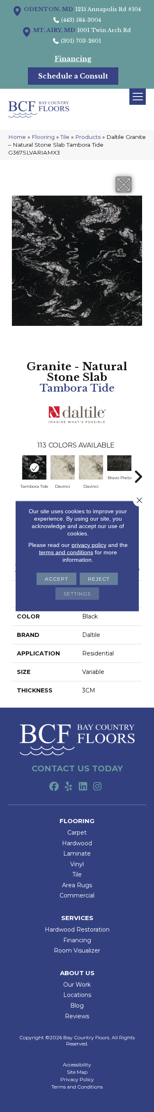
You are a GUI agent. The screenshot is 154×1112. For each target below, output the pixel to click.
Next (138, 472)
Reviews (77, 1016)
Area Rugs (77, 885)
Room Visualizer (77, 950)
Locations (77, 995)
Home (17, 137)
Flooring (43, 137)
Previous (16, 472)
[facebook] (54, 787)
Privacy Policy (77, 1079)
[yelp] (69, 787)
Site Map (77, 1072)
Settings (77, 594)
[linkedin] (83, 787)
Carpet (77, 832)
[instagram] (97, 787)
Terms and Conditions (77, 1086)
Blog (77, 1005)
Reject (99, 579)
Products (88, 137)
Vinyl (77, 864)
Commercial (77, 895)
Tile (64, 137)
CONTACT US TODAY (77, 768)
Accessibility (77, 1064)
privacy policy (88, 545)
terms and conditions (66, 552)
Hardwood (77, 843)
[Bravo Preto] (119, 463)
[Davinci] (62, 467)
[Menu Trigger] (137, 96)
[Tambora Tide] (34, 467)
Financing (77, 940)
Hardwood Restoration (77, 929)
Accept (56, 579)
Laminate (77, 853)
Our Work (77, 984)
